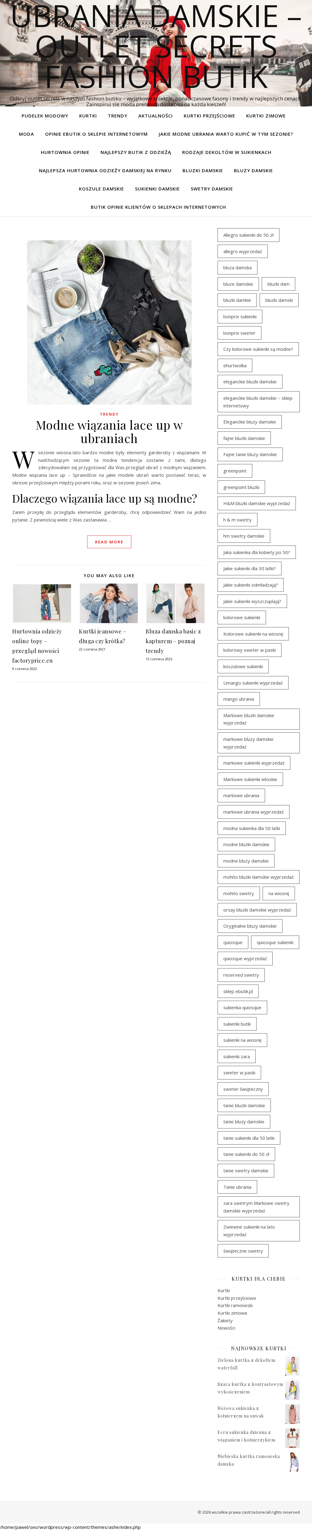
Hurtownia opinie (65, 152)
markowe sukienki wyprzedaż (254, 763)
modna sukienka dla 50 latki (251, 828)
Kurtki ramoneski (235, 1305)
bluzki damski (279, 300)
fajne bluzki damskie (244, 438)
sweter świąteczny (243, 1089)
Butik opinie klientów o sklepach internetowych (158, 207)
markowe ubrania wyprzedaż (253, 812)
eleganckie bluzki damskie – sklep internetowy (257, 402)
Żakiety (225, 1320)
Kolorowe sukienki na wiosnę (253, 634)
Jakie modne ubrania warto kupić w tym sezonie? (226, 134)
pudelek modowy (45, 116)
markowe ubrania (241, 795)
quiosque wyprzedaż (245, 958)
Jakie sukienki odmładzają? (250, 585)
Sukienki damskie (157, 189)
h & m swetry (237, 520)
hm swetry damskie (243, 536)
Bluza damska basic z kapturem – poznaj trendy (173, 641)
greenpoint (234, 471)
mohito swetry (238, 893)
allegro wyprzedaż (242, 251)
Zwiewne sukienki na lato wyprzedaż (249, 1230)
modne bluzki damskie (246, 844)
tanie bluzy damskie (243, 1121)
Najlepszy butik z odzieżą (136, 152)
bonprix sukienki (240, 316)
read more (109, 542)
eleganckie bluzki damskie (250, 381)
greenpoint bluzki (241, 487)
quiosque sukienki (275, 942)
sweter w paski (239, 1072)
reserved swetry (241, 975)
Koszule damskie (101, 189)
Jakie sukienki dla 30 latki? (249, 568)
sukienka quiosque (242, 1007)
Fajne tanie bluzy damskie (250, 454)
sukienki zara (236, 1056)
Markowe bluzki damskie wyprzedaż (248, 719)
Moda (26, 134)
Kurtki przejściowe (209, 116)
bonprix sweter (239, 333)
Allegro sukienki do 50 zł (248, 235)
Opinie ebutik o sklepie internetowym (96, 134)
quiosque (233, 942)
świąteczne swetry (243, 1251)
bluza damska (237, 267)
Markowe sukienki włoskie (250, 779)
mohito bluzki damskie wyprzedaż (258, 877)
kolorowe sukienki (241, 617)
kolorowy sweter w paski (249, 650)
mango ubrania (238, 699)
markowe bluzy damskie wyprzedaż (248, 743)
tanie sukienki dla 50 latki (249, 1138)
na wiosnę (278, 893)
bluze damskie (238, 284)
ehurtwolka (234, 365)
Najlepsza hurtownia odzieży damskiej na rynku (105, 170)
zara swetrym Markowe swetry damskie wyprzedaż (256, 1207)
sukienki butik (237, 1024)
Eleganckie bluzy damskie (249, 422)
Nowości (226, 1328)
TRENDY (117, 116)
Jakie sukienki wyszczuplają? (252, 601)
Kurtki (88, 116)
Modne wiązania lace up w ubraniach (109, 431)
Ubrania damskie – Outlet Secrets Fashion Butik (156, 45)
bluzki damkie (237, 300)
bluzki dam (278, 284)
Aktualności (155, 116)
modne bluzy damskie (246, 861)
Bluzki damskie (203, 170)
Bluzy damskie (253, 170)
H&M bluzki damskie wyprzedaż (256, 503)
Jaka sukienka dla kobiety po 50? (256, 552)
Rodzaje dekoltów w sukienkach (226, 152)
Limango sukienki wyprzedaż (253, 683)
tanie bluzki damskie (244, 1105)
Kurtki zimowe (266, 116)
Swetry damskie (212, 189)
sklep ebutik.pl (238, 991)
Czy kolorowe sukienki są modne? (258, 349)
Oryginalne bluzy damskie (250, 926)
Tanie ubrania (237, 1187)
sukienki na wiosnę (242, 1040)
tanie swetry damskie (245, 1170)
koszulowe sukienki (243, 666)
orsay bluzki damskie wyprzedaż (257, 910)
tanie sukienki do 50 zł (246, 1154)
